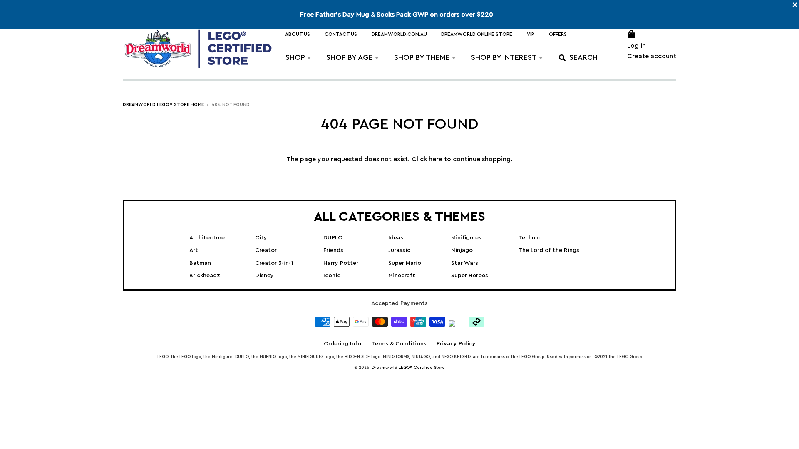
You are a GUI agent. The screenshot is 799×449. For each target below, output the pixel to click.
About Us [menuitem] (297, 34)
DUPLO (332, 238)
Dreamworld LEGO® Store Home (163, 104)
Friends (333, 250)
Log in (636, 45)
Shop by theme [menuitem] (422, 57)
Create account (651, 56)
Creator (266, 250)
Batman (200, 263)
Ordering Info (342, 344)
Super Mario (404, 263)
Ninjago (462, 250)
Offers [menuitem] (558, 34)
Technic (529, 238)
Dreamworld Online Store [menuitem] (476, 34)
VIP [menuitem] (530, 34)
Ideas (395, 238)
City (261, 238)
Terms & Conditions (399, 344)
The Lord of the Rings (548, 250)
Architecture (207, 238)
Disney (264, 276)
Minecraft (401, 276)
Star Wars (464, 263)
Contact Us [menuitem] (341, 34)
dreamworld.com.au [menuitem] (399, 34)
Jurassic (399, 250)
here (435, 159)
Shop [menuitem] (295, 57)
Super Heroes (469, 276)
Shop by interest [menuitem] (504, 57)
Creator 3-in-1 (274, 263)
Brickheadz (204, 276)
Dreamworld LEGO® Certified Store (408, 367)
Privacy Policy (456, 344)
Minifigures (466, 238)
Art (193, 250)
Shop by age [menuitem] (349, 57)
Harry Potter (340, 263)
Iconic (331, 276)
